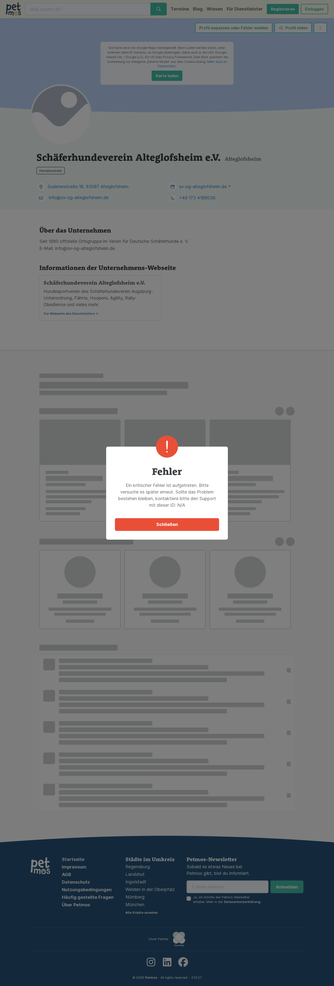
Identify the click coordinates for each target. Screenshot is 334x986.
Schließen (167, 524)
